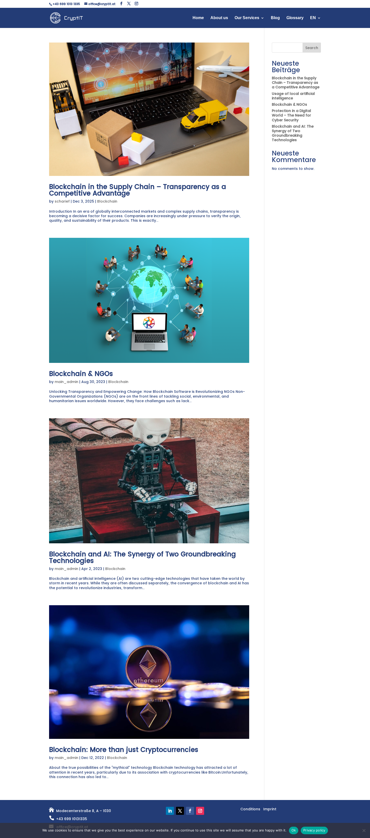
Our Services (247, 18)
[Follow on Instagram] (200, 811)
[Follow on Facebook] (190, 811)
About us (219, 18)
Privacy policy (314, 830)
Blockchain (107, 201)
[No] (363, 830)
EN (313, 18)
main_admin (66, 381)
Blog (275, 18)
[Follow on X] (180, 811)
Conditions (250, 809)
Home (198, 18)
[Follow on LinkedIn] (170, 811)
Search (311, 47)
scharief (62, 201)
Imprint (269, 809)
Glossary (295, 18)
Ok (293, 830)
